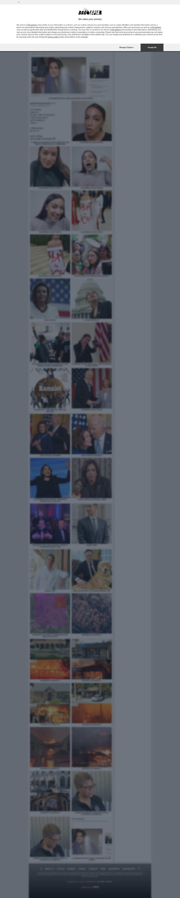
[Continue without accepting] (19, 2)
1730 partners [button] (31, 25)
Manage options (126, 47)
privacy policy (53, 37)
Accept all (152, 47)
